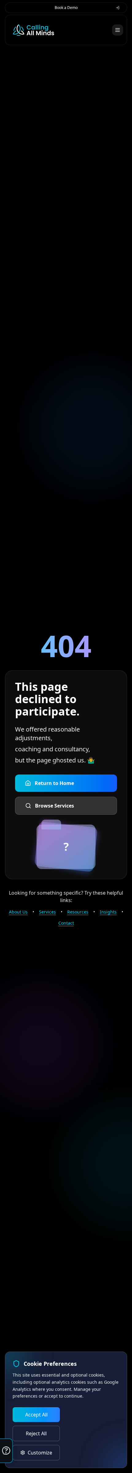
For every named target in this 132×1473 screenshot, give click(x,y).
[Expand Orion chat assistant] (6, 1450)
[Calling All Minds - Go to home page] (33, 30)
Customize (40, 1452)
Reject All (36, 1433)
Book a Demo (66, 7)
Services (47, 912)
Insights (108, 912)
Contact (66, 923)
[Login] (117, 8)
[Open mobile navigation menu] (117, 30)
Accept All (36, 1414)
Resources (77, 912)
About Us (18, 912)
